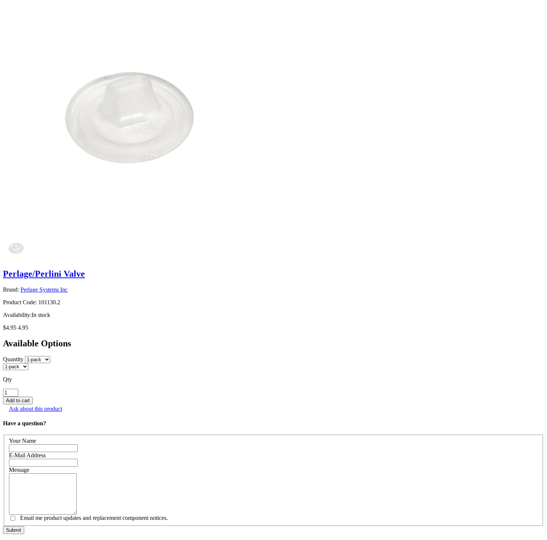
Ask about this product (35, 409)
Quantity (13, 359)
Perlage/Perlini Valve (44, 274)
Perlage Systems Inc (44, 289)
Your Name (22, 441)
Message (19, 470)
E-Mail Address (27, 455)
